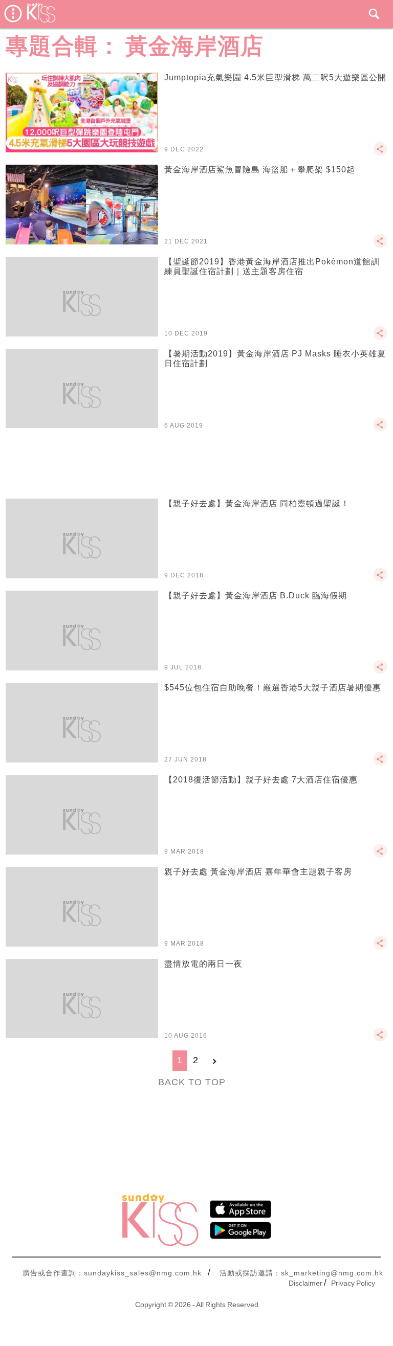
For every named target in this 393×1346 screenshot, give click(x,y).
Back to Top (192, 1082)
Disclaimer (305, 1283)
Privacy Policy (353, 1283)
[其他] (380, 153)
